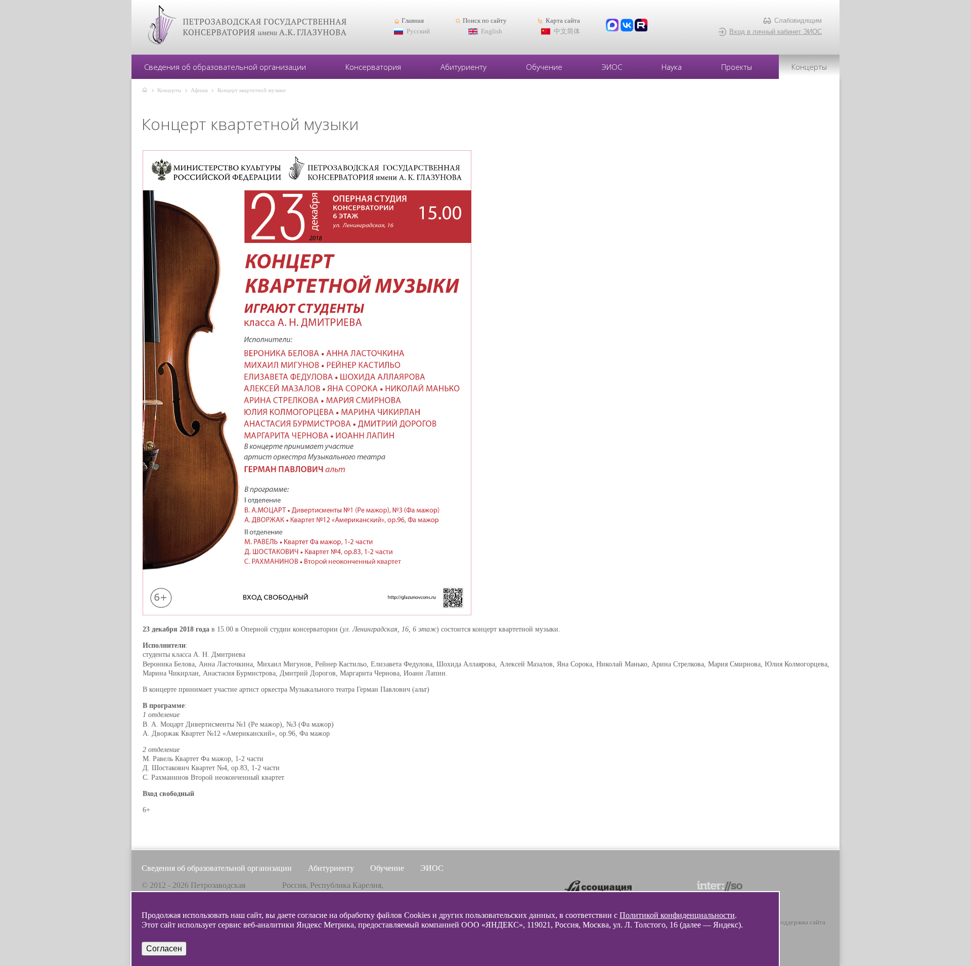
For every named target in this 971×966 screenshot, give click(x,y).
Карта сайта (563, 20)
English (491, 31)
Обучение (544, 66)
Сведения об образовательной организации (225, 66)
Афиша (199, 90)
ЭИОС (612, 66)
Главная (413, 20)
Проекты (736, 66)
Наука (671, 66)
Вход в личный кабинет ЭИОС (775, 31)
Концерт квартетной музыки (251, 90)
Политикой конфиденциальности (677, 915)
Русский (418, 31)
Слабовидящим (798, 20)
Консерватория (373, 66)
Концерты (809, 66)
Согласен (164, 948)
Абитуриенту (463, 66)
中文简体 (567, 31)
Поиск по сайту (485, 20)
